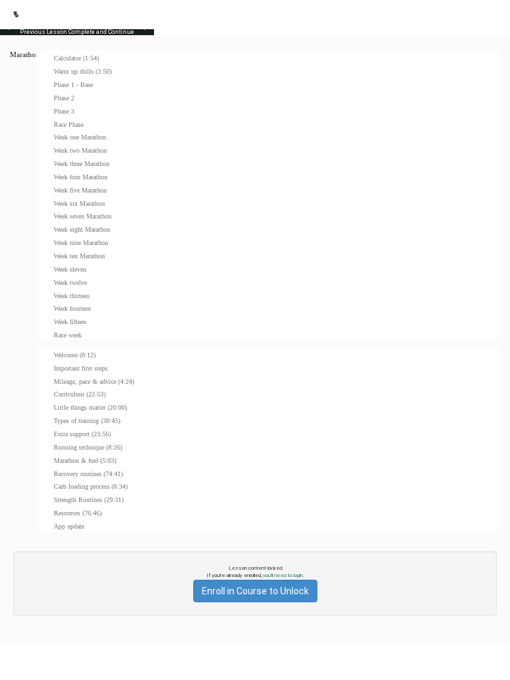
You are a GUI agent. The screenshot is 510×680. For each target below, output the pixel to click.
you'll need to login (283, 575)
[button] (16, 14)
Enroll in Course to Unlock (255, 591)
